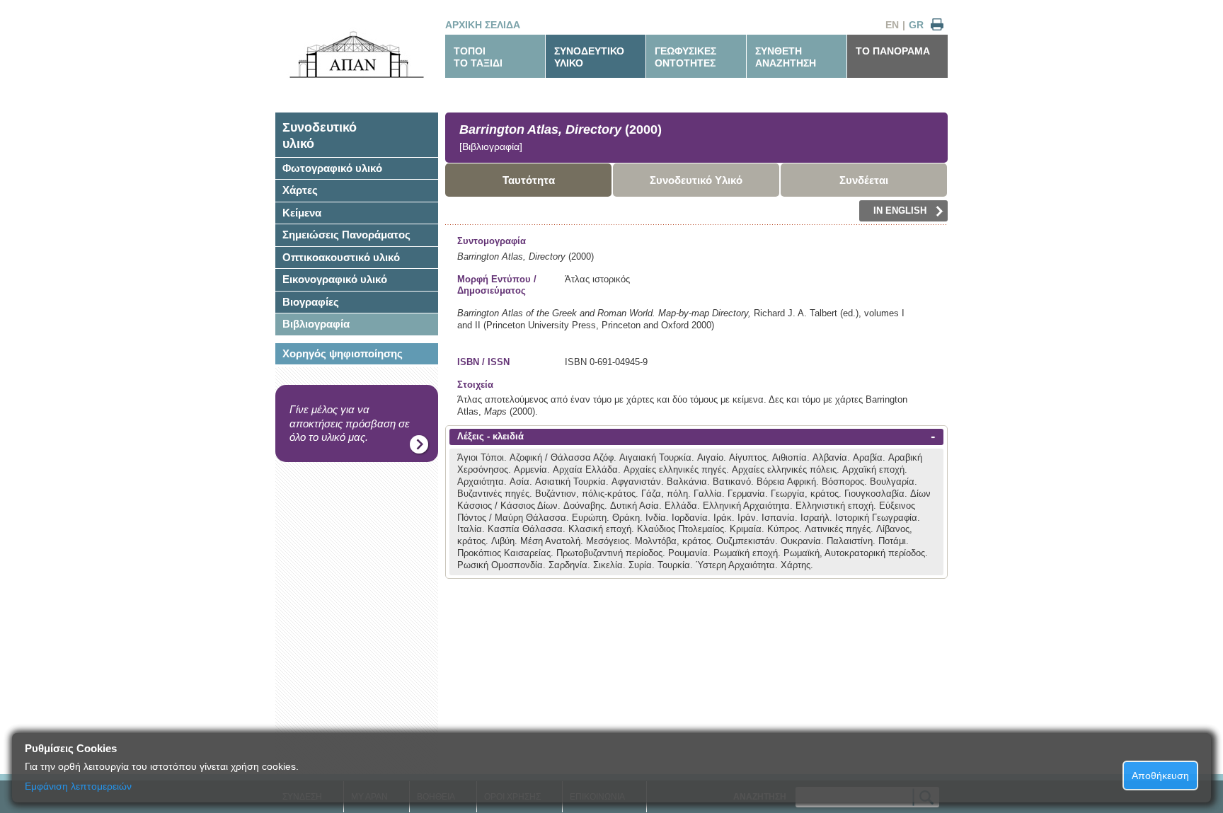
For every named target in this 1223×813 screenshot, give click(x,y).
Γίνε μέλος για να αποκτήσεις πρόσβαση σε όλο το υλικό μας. (349, 423)
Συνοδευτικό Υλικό (696, 180)
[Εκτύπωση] (937, 25)
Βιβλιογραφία (316, 324)
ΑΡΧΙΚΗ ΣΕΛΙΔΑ (482, 24)
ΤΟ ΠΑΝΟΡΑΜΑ (893, 51)
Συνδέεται (863, 180)
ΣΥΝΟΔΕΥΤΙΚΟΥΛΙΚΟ (589, 57)
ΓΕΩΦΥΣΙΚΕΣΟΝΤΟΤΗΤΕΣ (685, 57)
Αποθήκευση (1160, 775)
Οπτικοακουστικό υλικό (341, 257)
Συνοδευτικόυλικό (319, 135)
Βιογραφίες (310, 302)
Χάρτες (300, 190)
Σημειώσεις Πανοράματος (346, 235)
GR (916, 24)
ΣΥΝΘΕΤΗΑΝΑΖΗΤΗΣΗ (785, 57)
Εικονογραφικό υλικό (334, 279)
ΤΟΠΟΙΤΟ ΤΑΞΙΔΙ (478, 57)
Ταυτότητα (529, 180)
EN (892, 24)
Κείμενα (301, 213)
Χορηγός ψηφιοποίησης (342, 353)
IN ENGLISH (899, 210)
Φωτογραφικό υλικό (332, 168)
